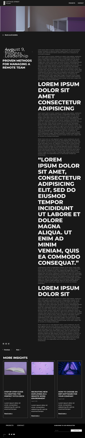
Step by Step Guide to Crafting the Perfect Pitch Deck (14, 394)
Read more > (8, 413)
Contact (80, 3)
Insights (13, 53)
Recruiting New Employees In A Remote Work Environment (39, 395)
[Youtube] (14, 434)
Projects (72, 3)
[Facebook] (9, 434)
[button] (4, 344)
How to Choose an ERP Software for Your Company (67, 394)
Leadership (16, 55)
